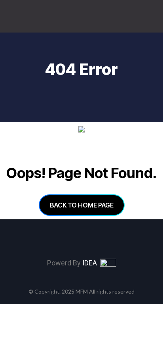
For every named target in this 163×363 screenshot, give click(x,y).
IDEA (91, 263)
